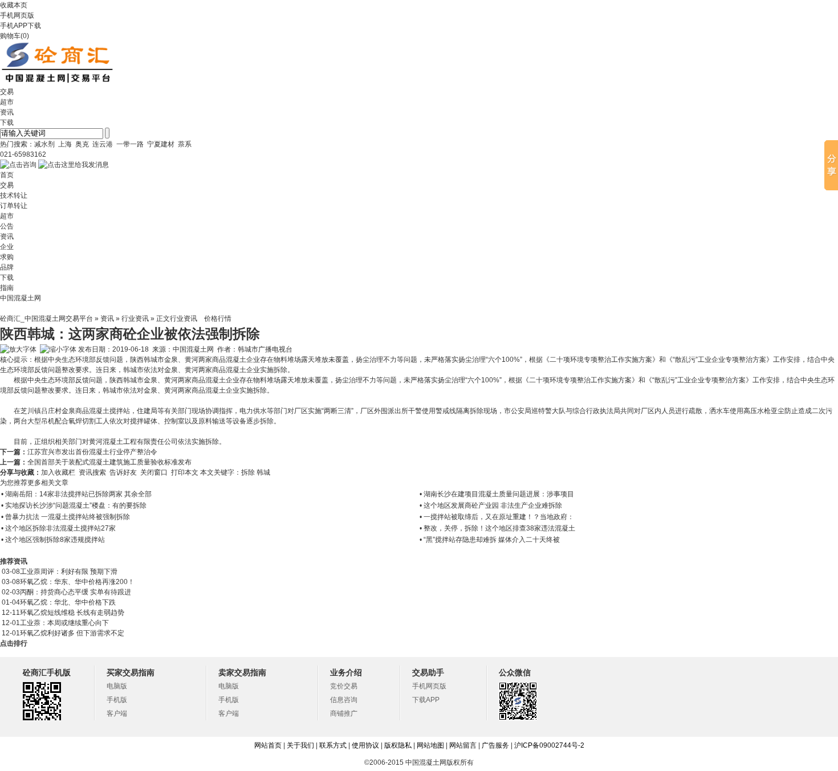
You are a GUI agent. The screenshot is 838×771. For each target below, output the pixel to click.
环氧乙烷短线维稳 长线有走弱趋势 (72, 613)
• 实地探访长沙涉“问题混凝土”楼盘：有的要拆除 (74, 505)
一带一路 (130, 144)
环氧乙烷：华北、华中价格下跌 (68, 602)
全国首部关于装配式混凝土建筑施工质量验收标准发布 (109, 462)
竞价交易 (343, 686)
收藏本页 (13, 5)
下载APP (426, 700)
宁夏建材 (160, 144)
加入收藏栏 (58, 472)
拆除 (249, 472)
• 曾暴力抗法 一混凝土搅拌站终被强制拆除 (65, 517)
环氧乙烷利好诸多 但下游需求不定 (72, 633)
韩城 (264, 472)
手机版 (117, 700)
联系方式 (333, 745)
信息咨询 (343, 700)
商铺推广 (343, 713)
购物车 (10, 36)
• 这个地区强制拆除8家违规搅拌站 (53, 540)
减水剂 (44, 144)
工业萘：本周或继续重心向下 (64, 623)
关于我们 (300, 745)
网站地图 (430, 745)
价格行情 (217, 319)
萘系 (185, 144)
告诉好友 (123, 472)
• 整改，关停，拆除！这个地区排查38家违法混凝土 (497, 528)
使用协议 (365, 745)
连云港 (102, 144)
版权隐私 (398, 745)
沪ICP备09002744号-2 (549, 745)
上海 (65, 144)
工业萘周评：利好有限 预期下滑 (68, 572)
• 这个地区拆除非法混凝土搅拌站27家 (58, 528)
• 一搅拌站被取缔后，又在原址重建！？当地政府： (497, 517)
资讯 (107, 319)
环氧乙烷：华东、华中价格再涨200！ (77, 582)
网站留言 (463, 745)
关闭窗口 (154, 472)
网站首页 (268, 745)
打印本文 (184, 472)
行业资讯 (135, 319)
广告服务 (495, 745)
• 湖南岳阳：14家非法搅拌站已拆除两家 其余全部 (76, 494)
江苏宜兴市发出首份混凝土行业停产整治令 (92, 452)
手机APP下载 (20, 26)
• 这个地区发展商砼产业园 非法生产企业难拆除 (491, 505)
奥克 (82, 144)
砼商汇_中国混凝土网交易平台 (46, 319)
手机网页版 (17, 15)
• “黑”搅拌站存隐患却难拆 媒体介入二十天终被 (490, 540)
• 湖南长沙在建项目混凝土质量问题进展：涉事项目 (497, 494)
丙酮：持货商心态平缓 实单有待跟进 (75, 592)
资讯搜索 (92, 472)
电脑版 (117, 686)
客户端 (117, 713)
